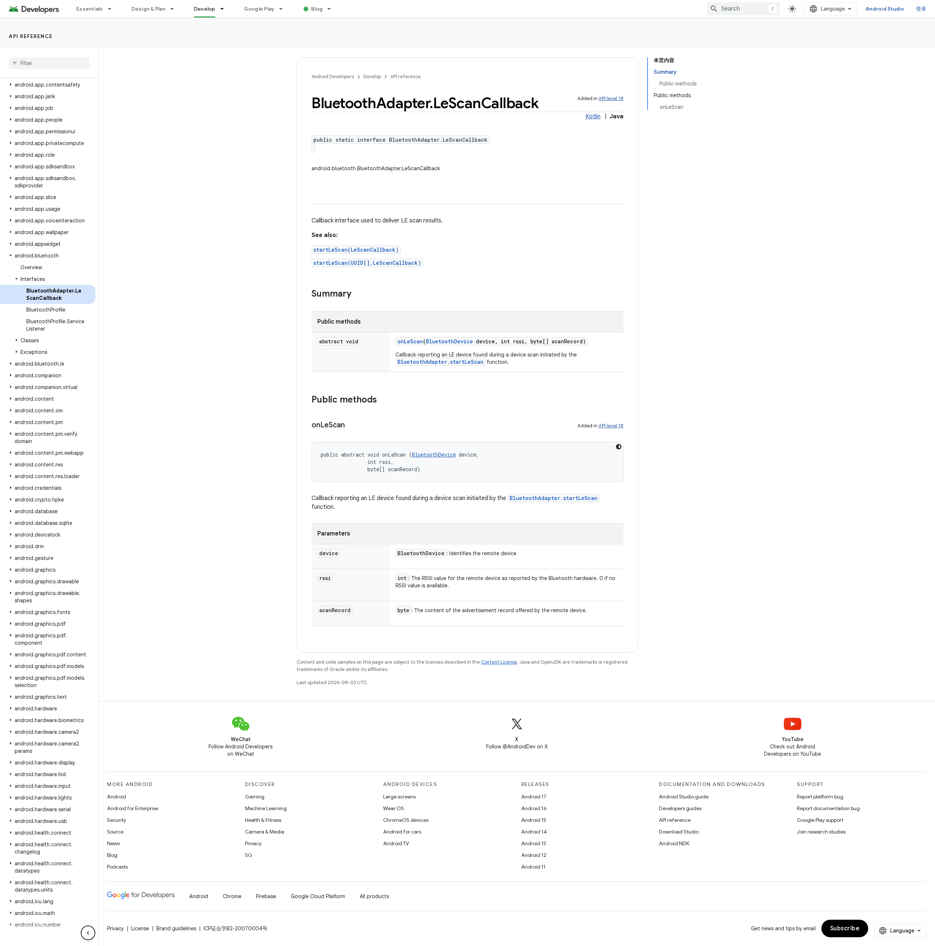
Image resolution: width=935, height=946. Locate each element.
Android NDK (674, 843)
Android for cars (402, 831)
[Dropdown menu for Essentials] (113, 9)
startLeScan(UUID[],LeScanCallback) (367, 262)
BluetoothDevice (449, 341)
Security (116, 820)
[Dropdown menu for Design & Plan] (175, 9)
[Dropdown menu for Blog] (332, 9)
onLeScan (410, 341)
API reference (31, 36)
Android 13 (533, 843)
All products (374, 896)
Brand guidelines (176, 928)
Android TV (396, 843)
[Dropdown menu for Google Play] (284, 9)
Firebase (266, 896)
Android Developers (333, 76)
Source (115, 831)
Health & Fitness (263, 820)
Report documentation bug (828, 808)
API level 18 (611, 98)
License (140, 928)
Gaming (254, 796)
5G (248, 855)
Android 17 (533, 796)
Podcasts (117, 866)
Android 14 (534, 831)
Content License (499, 662)
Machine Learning (266, 808)
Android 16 (534, 808)
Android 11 (533, 866)
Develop (204, 8)
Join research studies (821, 831)
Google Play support (820, 820)
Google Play (259, 8)
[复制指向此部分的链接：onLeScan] (352, 425)
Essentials (89, 8)
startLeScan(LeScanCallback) (356, 249)
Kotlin (592, 116)
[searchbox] (49, 63)
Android (116, 796)
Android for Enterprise (132, 808)
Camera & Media (264, 831)
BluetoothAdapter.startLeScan (440, 361)
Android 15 (533, 820)
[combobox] (743, 8)
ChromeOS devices (405, 820)
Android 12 (533, 855)
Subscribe (845, 928)
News (113, 843)
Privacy (253, 843)
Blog (317, 8)
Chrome (232, 896)
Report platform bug (820, 796)
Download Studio (679, 831)
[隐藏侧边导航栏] (88, 933)
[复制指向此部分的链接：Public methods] (384, 400)
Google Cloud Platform (318, 896)
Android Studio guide (684, 796)
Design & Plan (148, 8)
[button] (47, 85)
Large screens (399, 796)
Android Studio (885, 8)
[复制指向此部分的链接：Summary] (358, 294)
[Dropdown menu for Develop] (225, 9)
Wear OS (393, 808)
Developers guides (680, 808)
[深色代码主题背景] (618, 446)
